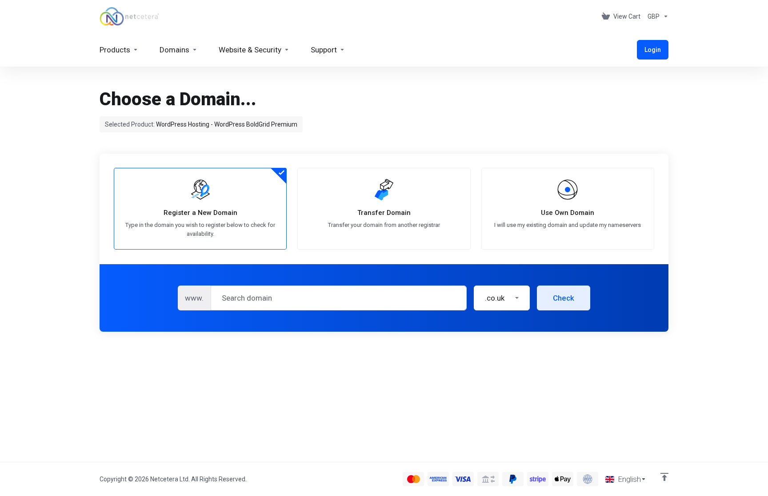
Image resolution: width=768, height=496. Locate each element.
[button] (502, 298)
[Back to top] (664, 476)
